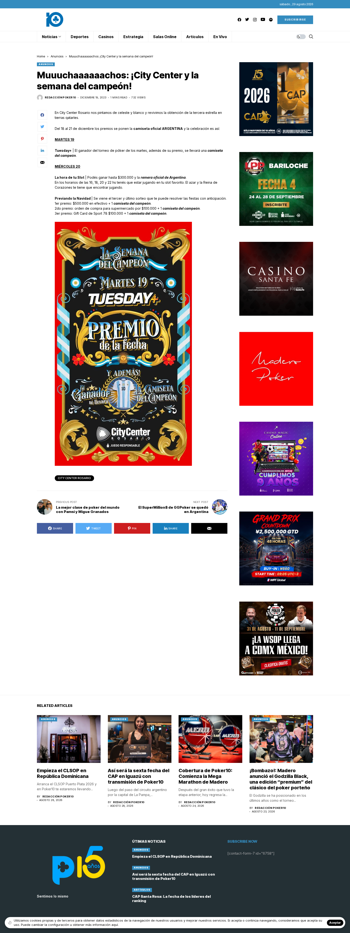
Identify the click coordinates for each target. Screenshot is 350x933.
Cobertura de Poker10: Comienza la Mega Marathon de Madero (205, 776)
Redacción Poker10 (60, 97)
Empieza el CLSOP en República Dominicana (63, 773)
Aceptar (335, 922)
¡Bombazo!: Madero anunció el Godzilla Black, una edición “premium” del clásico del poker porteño (281, 779)
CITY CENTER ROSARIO (74, 478)
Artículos (142, 889)
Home (41, 56)
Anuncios (57, 56)
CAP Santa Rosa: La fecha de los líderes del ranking (171, 898)
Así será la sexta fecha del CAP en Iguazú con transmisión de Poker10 (138, 776)
